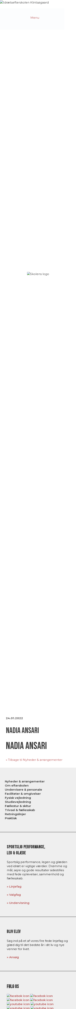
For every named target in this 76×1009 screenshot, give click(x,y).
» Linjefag (14, 886)
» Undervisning (18, 903)
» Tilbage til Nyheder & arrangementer (34, 760)
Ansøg (14, 957)
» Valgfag (14, 894)
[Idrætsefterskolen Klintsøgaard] (24, 2)
